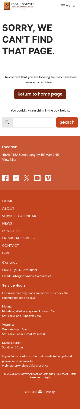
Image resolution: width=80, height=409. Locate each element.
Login (47, 377)
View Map (9, 159)
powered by (38, 395)
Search (67, 122)
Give (6, 253)
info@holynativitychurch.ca (31, 276)
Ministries (11, 231)
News (7, 223)
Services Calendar (19, 216)
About (8, 208)
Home (7, 201)
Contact (10, 245)
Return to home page (40, 94)
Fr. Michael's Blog (18, 238)
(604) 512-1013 (25, 270)
